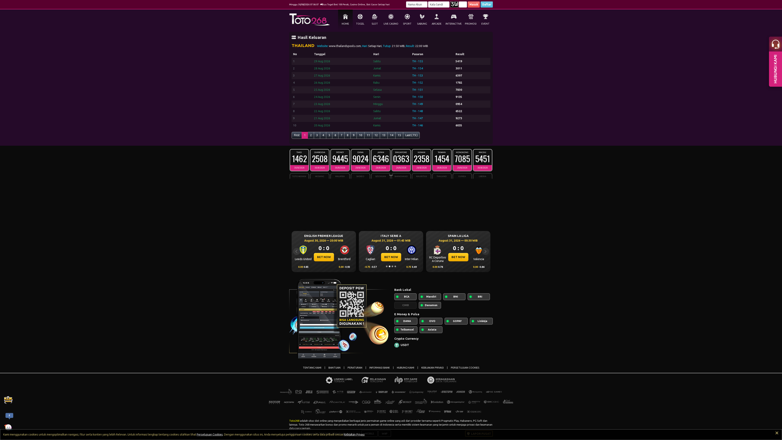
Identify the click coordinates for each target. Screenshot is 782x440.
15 (399, 135)
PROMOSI (471, 23)
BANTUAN (334, 367)
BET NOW (349, 257)
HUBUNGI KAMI (405, 367)
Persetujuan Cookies (210, 434)
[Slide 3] (392, 266)
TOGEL (360, 23)
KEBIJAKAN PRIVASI (432, 367)
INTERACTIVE (454, 23)
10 (360, 135)
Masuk (473, 4)
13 (384, 135)
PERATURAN (355, 367)
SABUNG (422, 23)
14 (391, 135)
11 (368, 135)
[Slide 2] (389, 266)
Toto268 (294, 420)
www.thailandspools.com (345, 46)
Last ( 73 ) (411, 135)
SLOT (375, 23)
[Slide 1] (387, 266)
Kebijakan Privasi (354, 434)
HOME (345, 23)
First (297, 135)
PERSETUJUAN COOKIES (465, 367)
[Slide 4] (395, 266)
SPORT (407, 23)
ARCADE (437, 23)
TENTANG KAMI (312, 367)
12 (376, 135)
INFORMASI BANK (379, 367)
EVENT (485, 23)
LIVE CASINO (391, 23)
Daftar (486, 4)
